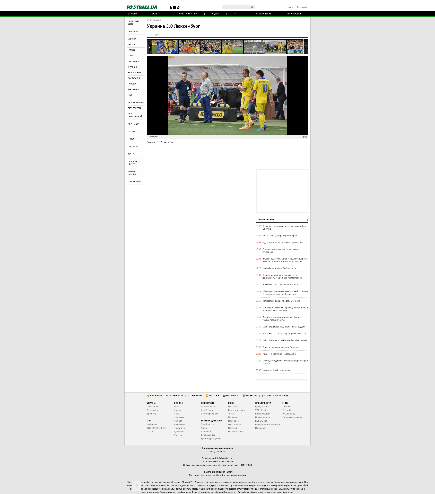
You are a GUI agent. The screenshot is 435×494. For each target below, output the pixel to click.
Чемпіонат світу (208, 424)
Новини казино (235, 431)
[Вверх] (136, 486)
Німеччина (179, 417)
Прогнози (232, 428)
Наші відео (233, 421)
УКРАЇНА (132, 39)
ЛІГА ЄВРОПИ (134, 108)
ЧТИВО (131, 139)
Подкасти (232, 417)
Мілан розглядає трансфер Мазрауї (280, 236)
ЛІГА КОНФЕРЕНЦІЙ (135, 115)
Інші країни (152, 424)
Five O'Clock (261, 421)
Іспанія (177, 410)
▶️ (212, 396)
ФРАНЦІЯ (132, 67)
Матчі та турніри (187, 14)
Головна (132, 14)
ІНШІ (130, 95)
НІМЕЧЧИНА (134, 61)
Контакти (286, 406)
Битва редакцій (262, 414)
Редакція (286, 410)
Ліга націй (206, 431)
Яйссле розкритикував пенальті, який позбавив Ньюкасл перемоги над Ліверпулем (285, 292)
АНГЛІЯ (131, 45)
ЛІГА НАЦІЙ (133, 124)
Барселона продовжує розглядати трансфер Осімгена (284, 227)
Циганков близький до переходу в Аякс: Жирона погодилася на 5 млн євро (285, 309)
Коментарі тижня (236, 410)
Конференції (294, 14)
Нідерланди (180, 424)
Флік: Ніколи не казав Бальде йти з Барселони (285, 340)
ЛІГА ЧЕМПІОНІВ (136, 103)
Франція (178, 421)
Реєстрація (302, 7)
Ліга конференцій (209, 414)
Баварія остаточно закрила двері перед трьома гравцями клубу (282, 318)
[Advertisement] (282, 191)
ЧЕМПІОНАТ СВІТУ (133, 22)
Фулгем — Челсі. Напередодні (277, 370)
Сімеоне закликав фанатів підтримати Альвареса (281, 250)
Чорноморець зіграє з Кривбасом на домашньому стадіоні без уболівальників (282, 276)
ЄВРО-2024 (133, 146)
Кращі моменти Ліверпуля (267, 424)
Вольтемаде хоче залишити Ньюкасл (280, 284)
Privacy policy (288, 414)
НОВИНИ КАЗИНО (132, 173)
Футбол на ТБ (264, 14)
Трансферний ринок (156, 428)
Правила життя (262, 417)
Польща (178, 435)
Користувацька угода (292, 417)
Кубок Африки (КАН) (211, 438)
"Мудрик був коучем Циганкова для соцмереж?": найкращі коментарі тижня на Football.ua (285, 260)
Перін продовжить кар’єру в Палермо (281, 347)
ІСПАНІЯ (132, 50)
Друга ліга (151, 414)
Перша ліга (152, 410)
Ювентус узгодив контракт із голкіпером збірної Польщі (285, 362)
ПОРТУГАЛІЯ (134, 78)
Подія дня (260, 428)
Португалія (179, 428)
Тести (231, 414)
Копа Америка (208, 435)
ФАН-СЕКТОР (134, 182)
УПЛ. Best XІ (261, 410)
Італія (177, 414)
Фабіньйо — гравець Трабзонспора (279, 268)
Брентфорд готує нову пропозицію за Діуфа (284, 327)
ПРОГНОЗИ (133, 32)
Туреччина (179, 431)
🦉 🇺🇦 (274, 396)
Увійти (290, 7)
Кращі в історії (262, 406)
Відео (215, 14)
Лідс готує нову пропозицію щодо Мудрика (283, 242)
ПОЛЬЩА (132, 84)
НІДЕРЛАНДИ (134, 73)
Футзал (150, 431)
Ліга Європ (206, 410)
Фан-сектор (233, 406)
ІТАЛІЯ (131, 56)
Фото (237, 14)
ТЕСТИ (131, 154)
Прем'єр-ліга (153, 406)
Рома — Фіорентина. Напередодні (279, 354)
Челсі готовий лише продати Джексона (281, 301)
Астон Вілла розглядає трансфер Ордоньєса (284, 333)
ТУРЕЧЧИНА (134, 90)
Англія (177, 406)
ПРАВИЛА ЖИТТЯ (132, 162)
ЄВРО (204, 428)
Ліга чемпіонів (208, 406)
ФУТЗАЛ (132, 132)
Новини (157, 14)
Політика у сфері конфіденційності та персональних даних (217, 475)
